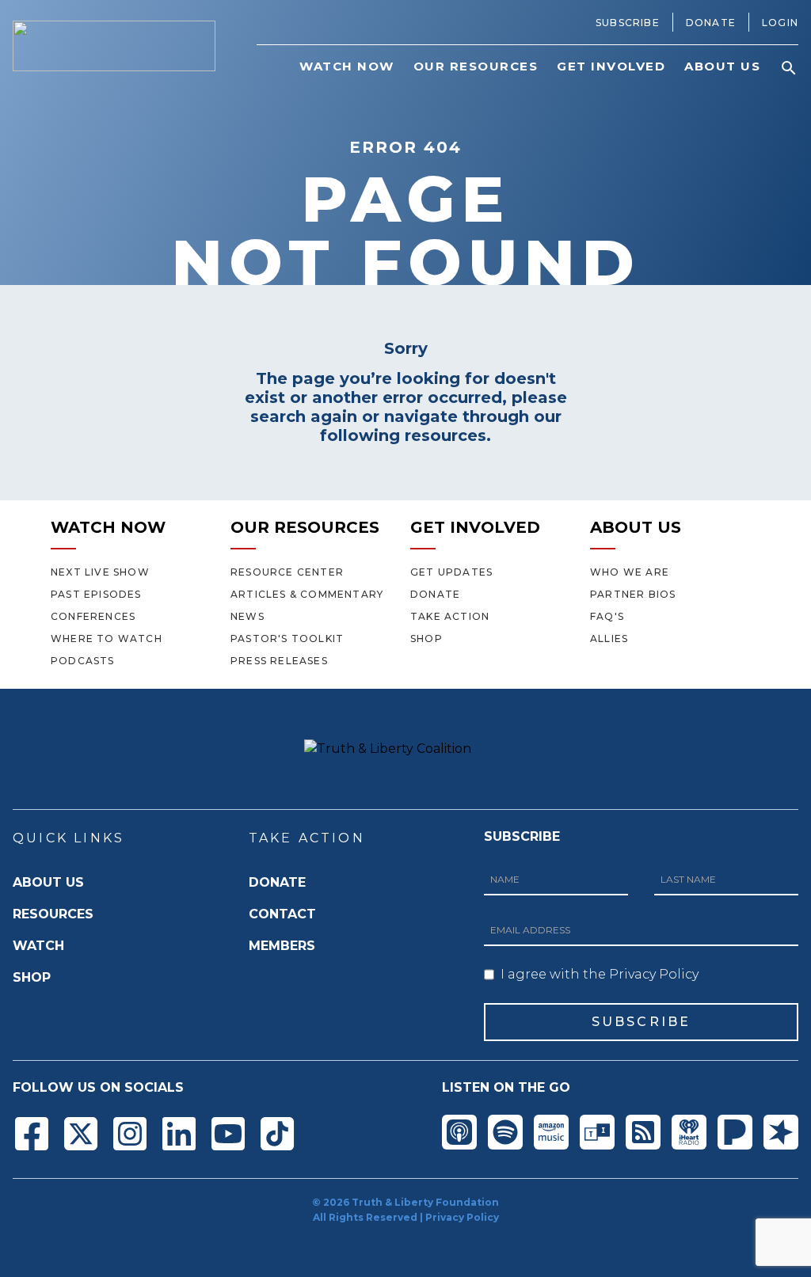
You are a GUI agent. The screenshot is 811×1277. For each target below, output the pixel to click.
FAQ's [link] (607, 616)
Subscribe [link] (628, 23)
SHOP (32, 977)
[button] (788, 68)
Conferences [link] (93, 616)
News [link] (247, 616)
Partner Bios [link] (633, 594)
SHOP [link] (426, 638)
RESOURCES (53, 914)
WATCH (38, 945)
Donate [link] (711, 23)
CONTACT (282, 914)
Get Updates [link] (451, 572)
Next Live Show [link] (100, 572)
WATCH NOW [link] (346, 66)
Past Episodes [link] (96, 594)
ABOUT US (635, 527)
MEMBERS (282, 945)
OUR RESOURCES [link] (476, 66)
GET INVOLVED (475, 527)
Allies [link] (609, 638)
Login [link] (780, 23)
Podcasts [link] (83, 661)
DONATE (277, 882)
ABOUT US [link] (722, 66)
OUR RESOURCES (304, 527)
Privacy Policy (462, 1217)
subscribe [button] (641, 1021)
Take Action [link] (449, 616)
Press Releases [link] (279, 661)
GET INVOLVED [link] (611, 66)
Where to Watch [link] (106, 638)
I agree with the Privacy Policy (600, 974)
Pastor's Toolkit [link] (287, 638)
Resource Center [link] (287, 572)
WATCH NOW (108, 527)
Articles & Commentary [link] (306, 594)
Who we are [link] (629, 572)
